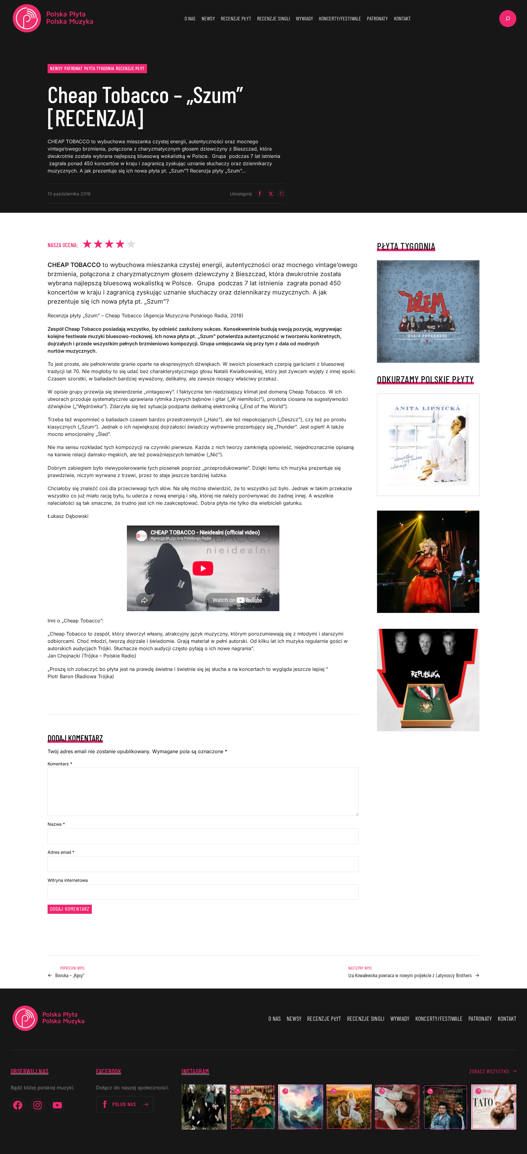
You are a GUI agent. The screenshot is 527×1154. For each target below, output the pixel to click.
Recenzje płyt (130, 68)
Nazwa (56, 824)
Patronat (73, 68)
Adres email (61, 852)
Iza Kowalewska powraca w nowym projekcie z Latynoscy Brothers (410, 975)
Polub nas (124, 1104)
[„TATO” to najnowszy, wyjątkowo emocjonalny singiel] (493, 1107)
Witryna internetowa (68, 880)
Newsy (56, 68)
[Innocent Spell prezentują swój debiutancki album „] (204, 1107)
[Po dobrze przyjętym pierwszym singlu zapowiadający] (252, 1107)
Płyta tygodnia (99, 68)
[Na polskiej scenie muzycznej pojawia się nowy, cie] (397, 1107)
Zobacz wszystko (489, 1071)
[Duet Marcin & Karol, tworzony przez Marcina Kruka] (445, 1107)
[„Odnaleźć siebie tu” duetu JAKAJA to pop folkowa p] (348, 1107)
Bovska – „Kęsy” (69, 975)
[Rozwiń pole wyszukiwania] (507, 18)
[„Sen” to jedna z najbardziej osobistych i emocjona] (300, 1107)
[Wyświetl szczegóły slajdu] (428, 562)
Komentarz (60, 763)
